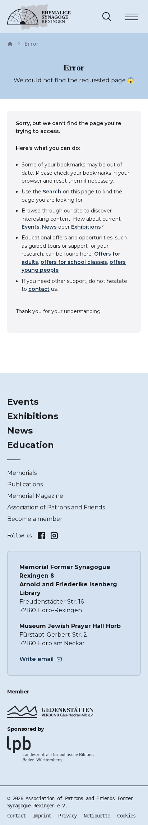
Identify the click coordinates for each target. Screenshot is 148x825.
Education (30, 445)
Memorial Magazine (35, 495)
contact (39, 289)
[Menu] (131, 18)
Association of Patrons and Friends (56, 507)
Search (52, 191)
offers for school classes (74, 262)
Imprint (42, 816)
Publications (25, 484)
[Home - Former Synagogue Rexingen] (10, 44)
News (49, 227)
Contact (16, 816)
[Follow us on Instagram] (54, 535)
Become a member (35, 518)
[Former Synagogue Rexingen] (39, 16)
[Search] (106, 16)
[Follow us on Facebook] (41, 535)
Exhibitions (86, 227)
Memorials (22, 472)
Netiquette (97, 816)
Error (31, 44)
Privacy (67, 816)
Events (31, 227)
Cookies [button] (126, 816)
